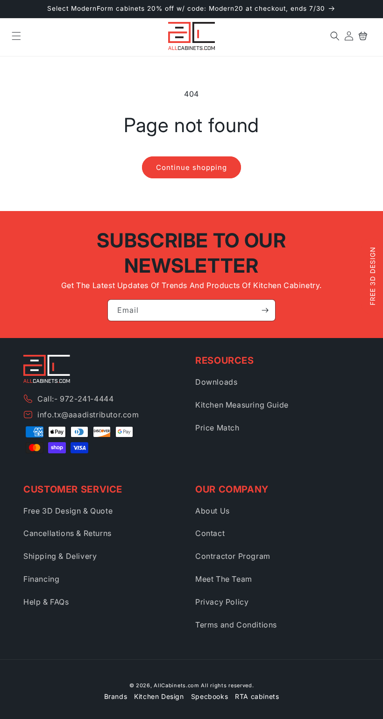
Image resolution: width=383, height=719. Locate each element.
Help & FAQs (46, 601)
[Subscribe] (265, 310)
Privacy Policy (221, 601)
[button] (16, 36)
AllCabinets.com (176, 685)
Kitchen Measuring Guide (242, 404)
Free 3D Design (372, 276)
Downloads (216, 382)
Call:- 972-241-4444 (75, 398)
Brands (116, 696)
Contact (210, 533)
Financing (41, 579)
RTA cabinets (257, 696)
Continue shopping (191, 167)
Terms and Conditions (236, 624)
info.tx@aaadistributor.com (88, 414)
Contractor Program (232, 556)
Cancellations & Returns (67, 533)
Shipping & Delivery (60, 556)
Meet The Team (223, 579)
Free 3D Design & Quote (68, 510)
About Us (212, 510)
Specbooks (209, 696)
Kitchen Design (159, 696)
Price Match (217, 427)
